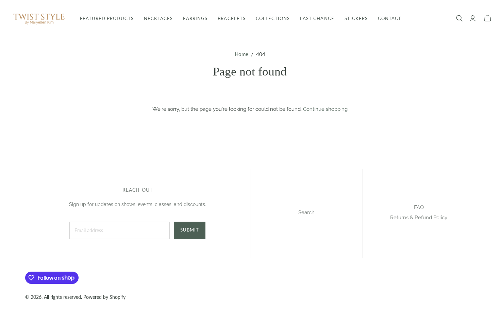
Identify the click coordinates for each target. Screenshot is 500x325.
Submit (189, 230)
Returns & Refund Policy (418, 218)
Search (306, 212)
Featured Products (107, 18)
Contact (389, 18)
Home (241, 54)
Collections (273, 18)
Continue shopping (325, 109)
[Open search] (459, 18)
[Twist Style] (39, 18)
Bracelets (231, 18)
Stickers (356, 18)
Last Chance (317, 18)
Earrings (195, 18)
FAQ (419, 207)
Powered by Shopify (104, 297)
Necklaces (158, 18)
